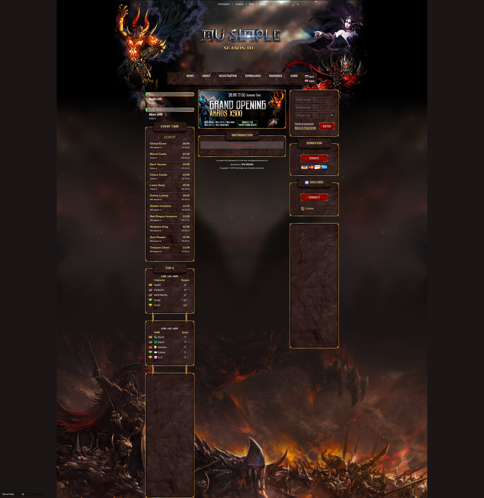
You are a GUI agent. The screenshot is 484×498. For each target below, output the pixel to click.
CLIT (160, 357)
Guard (161, 337)
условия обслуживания (226, 160)
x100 (163, 276)
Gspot (161, 342)
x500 (175, 276)
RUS (311, 77)
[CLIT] (155, 358)
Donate (314, 158)
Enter (327, 126)
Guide (263, 4)
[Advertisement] (170, 435)
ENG (311, 81)
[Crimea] (155, 353)
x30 (169, 276)
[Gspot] (155, 342)
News (190, 76)
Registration (228, 76)
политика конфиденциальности (253, 160)
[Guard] (155, 337)
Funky (157, 300)
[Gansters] (155, 348)
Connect (314, 197)
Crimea (161, 352)
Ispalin (157, 285)
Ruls (251, 4)
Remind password (304, 124)
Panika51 (159, 290)
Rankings (275, 76)
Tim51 (157, 305)
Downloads (253, 76)
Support (239, 4)
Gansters (162, 347)
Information (224, 4)
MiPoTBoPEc (161, 295)
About (206, 76)
